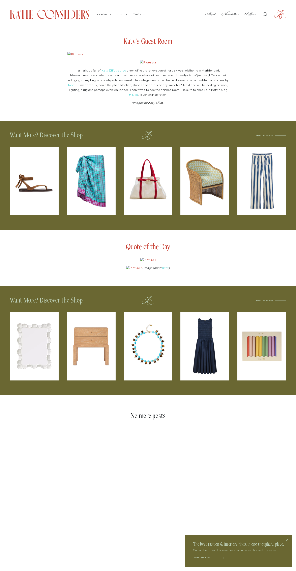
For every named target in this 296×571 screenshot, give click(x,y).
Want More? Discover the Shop (46, 135)
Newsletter (230, 14)
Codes (122, 14)
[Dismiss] (287, 540)
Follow (250, 14)
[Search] (265, 14)
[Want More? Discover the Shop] (148, 135)
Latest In (104, 14)
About (210, 14)
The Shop (140, 14)
